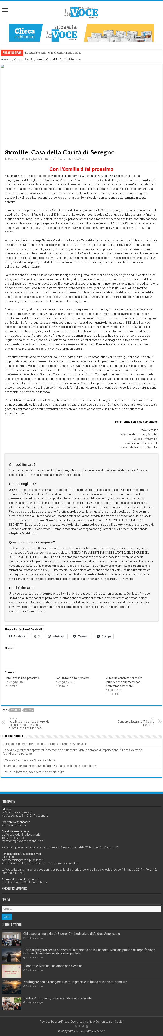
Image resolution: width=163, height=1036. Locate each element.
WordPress (62, 1021)
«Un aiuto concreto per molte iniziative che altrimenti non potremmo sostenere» (124, 681)
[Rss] (75, 1026)
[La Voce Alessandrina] (81, 11)
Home (7, 59)
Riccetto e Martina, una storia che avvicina (29, 759)
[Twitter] (83, 1026)
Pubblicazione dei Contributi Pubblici (24, 882)
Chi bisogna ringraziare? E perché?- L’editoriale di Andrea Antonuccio (45, 743)
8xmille (29, 59)
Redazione (13, 159)
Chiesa (18, 59)
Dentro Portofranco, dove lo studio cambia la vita (33, 772)
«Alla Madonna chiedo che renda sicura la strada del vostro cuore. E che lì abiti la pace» (29, 723)
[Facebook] (79, 1026)
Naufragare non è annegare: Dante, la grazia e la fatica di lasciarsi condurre (49, 765)
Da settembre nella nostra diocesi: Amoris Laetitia (53, 52)
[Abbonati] (81, 32)
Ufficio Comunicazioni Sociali (105, 1021)
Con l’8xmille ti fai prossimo (22, 678)
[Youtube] (87, 1026)
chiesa (29, 710)
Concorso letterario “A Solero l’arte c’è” (136, 721)
